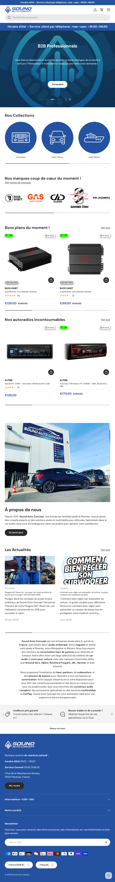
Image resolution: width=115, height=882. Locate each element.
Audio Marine (94, 157)
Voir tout (105, 227)
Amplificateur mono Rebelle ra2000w (21, 292)
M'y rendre (14, 785)
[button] (102, 9)
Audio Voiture (57, 157)
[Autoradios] (21, 137)
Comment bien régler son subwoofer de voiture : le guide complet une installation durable (84, 593)
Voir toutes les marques (18, 182)
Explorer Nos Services (57, 81)
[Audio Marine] (94, 137)
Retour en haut (57, 728)
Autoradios (20, 157)
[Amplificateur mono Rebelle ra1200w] (85, 259)
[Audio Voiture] (57, 137)
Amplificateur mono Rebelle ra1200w (75, 292)
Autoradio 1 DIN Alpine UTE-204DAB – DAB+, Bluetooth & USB (83, 384)
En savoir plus (16, 532)
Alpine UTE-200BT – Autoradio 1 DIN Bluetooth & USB (27, 383)
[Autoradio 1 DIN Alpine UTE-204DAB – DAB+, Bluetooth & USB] (85, 351)
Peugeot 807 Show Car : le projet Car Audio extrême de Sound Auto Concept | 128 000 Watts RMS (28, 593)
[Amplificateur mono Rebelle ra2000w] (30, 259)
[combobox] (57, 17)
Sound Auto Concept (20, 874)
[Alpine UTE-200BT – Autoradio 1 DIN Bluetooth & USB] (30, 351)
